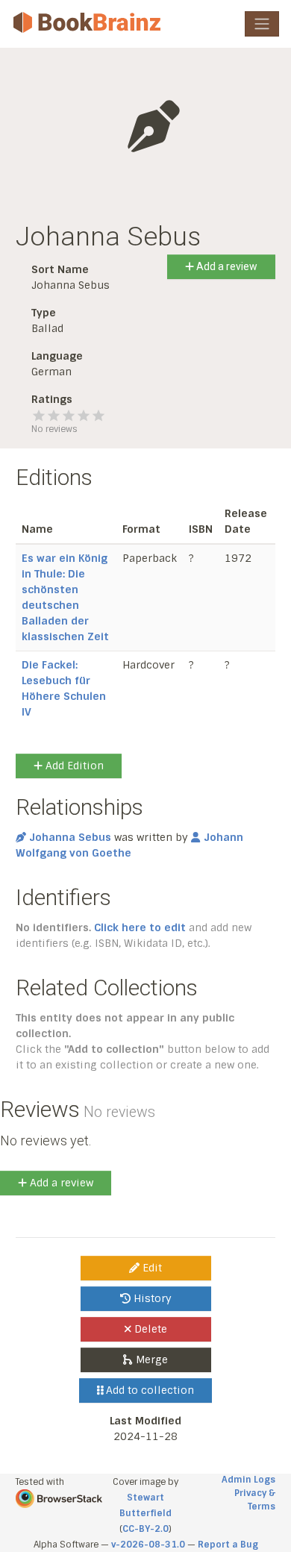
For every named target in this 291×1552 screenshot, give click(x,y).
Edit (151, 1267)
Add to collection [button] (148, 1390)
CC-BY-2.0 (145, 1529)
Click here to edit (140, 927)
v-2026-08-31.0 (148, 1545)
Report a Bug (228, 1545)
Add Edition (73, 765)
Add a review (225, 266)
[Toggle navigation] (262, 24)
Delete (149, 1329)
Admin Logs (248, 1480)
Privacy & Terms (254, 1499)
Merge (150, 1359)
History (151, 1298)
